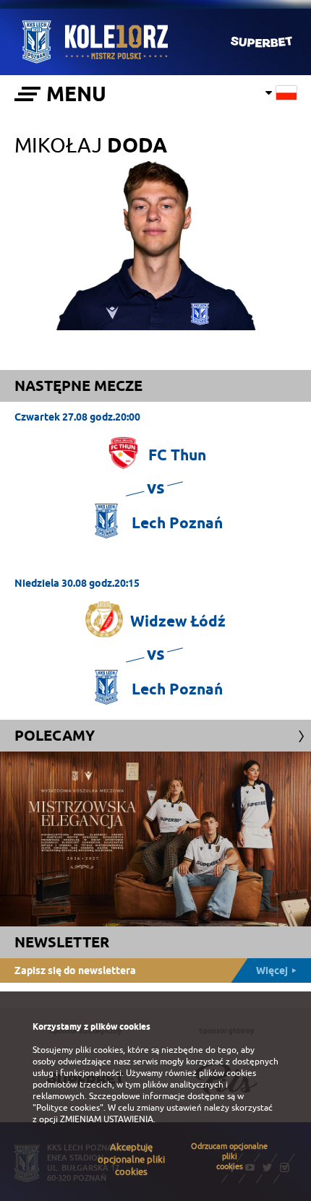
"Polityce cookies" (68, 1108)
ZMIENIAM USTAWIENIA (106, 1119)
